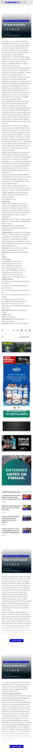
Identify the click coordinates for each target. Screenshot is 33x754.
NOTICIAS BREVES (15, 20)
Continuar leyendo (16, 640)
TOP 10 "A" (25, 20)
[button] (3, 2)
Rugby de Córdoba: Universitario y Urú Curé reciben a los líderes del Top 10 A (11, 507)
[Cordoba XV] (12, 2)
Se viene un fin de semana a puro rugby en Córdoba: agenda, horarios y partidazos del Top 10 (11, 497)
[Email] (13, 29)
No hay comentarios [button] (25, 336)
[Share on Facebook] (7, 29)
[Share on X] (10, 29)
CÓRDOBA (6, 20)
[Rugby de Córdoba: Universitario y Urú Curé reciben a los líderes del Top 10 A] (26, 507)
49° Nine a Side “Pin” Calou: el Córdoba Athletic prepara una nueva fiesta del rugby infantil (11, 530)
